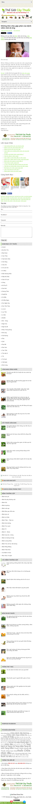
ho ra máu (15, 742)
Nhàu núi (2, 744)
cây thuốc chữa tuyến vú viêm (13, 741)
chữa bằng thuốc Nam (15, 199)
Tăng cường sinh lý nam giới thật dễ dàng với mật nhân (19, 641)
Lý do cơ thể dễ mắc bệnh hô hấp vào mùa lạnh (16, 164)
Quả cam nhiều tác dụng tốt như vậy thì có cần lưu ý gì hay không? (19, 658)
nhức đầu (9, 744)
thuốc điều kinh (16, 756)
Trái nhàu (23, 756)
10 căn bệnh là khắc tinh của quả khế (17, 669)
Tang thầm (9, 748)
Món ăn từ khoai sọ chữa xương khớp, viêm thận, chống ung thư (19, 625)
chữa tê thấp (8, 737)
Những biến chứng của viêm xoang (12, 171)
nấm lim (15, 744)
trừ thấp (26, 756)
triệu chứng (10, 201)
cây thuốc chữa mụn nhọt (24, 738)
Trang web (3, 220)
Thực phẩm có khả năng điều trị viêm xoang (15, 157)
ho (10, 742)
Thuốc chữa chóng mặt (22, 748)
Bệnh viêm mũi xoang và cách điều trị (13, 161)
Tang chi (11, 746)
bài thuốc (3, 196)
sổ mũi (5, 201)
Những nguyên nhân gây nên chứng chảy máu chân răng (19, 604)
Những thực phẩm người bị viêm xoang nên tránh (16, 159)
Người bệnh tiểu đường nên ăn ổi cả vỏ (18, 579)
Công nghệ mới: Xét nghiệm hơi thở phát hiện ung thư (18, 687)
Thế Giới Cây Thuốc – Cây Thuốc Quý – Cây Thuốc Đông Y (18, 797)
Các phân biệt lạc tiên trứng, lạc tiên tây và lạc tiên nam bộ (19, 426)
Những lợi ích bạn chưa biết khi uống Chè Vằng (19, 434)
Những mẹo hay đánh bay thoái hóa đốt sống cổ (18, 596)
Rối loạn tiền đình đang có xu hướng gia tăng (18, 571)
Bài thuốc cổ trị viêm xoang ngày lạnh (13, 167)
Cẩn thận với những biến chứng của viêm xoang (16, 166)
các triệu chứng (13, 197)
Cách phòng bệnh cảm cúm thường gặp (14, 146)
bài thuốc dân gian (10, 196)
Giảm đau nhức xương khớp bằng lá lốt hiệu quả (18, 451)
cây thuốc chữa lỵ (14, 738)
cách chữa (20, 197)
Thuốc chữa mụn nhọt (9, 751)
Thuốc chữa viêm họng (22, 755)
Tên (2, 209)
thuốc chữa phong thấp (18, 753)
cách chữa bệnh (26, 197)
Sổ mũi (2, 73)
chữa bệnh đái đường (19, 733)
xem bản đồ (20, 780)
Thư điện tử (4, 214)
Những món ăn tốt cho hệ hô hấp (12, 149)
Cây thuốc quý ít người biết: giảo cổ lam (18, 678)
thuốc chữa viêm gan (11, 754)
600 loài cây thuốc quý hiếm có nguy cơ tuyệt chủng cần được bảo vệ (18, 711)
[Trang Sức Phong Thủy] (16, 140)
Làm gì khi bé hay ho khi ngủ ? (11, 169)
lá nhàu (30, 742)
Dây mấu (6, 742)
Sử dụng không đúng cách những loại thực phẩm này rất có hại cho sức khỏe (19, 703)
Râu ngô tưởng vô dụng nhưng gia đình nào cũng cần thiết (18, 650)
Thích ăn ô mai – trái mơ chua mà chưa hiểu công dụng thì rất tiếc (19, 633)
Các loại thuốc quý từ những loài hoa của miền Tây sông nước (19, 467)
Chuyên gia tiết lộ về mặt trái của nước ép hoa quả (19, 373)
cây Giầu (21, 737)
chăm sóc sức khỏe (5, 199)
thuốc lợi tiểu (6, 756)
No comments (17, 30)
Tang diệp (19, 746)
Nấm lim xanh (20, 744)
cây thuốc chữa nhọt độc (21, 739)
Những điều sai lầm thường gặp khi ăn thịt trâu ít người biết (19, 381)
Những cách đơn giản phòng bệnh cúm (13, 147)
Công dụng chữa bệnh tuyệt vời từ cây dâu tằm (19, 459)
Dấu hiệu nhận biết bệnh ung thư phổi (18, 587)
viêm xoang (23, 201)
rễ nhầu (24, 744)
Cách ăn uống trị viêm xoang (11, 156)
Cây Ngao (26, 737)
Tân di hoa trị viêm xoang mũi (11, 162)
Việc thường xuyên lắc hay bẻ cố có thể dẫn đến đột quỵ (18, 414)
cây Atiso (16, 737)
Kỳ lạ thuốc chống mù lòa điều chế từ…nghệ (18, 695)
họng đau (24, 742)
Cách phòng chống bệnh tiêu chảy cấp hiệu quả (19, 563)
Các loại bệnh (6, 197)
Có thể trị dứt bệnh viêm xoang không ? (14, 154)
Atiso (2, 733)
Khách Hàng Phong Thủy (12, 489)
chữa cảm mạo (13, 735)
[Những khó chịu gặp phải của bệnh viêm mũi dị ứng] (16, 49)
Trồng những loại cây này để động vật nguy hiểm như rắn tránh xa (19, 406)
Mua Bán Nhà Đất (10, 480)
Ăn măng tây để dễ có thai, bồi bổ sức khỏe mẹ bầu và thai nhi (19, 617)
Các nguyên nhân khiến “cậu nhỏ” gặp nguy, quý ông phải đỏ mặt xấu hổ (18, 389)
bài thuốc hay (18, 196)
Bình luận (3, 225)
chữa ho (23, 735)
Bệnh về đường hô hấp (6, 30)
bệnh (16, 36)
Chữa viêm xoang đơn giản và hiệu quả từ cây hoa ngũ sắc (19, 443)
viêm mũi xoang (26, 73)
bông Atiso (7, 733)
